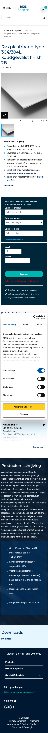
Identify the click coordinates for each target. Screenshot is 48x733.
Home (6, 30)
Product (5, 313)
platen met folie (16, 607)
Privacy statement (17, 721)
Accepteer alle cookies (24, 407)
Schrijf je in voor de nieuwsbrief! (19, 692)
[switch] (41, 379)
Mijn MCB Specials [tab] (14, 668)
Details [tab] (25, 324)
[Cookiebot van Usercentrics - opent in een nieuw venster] (34, 317)
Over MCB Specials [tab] (14, 675)
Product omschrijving (22, 313)
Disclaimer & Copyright (22, 727)
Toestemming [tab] (9, 324)
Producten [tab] (10, 662)
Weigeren (24, 414)
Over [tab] (39, 324)
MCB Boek (6, 639)
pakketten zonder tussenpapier (22, 173)
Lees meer (9, 185)
